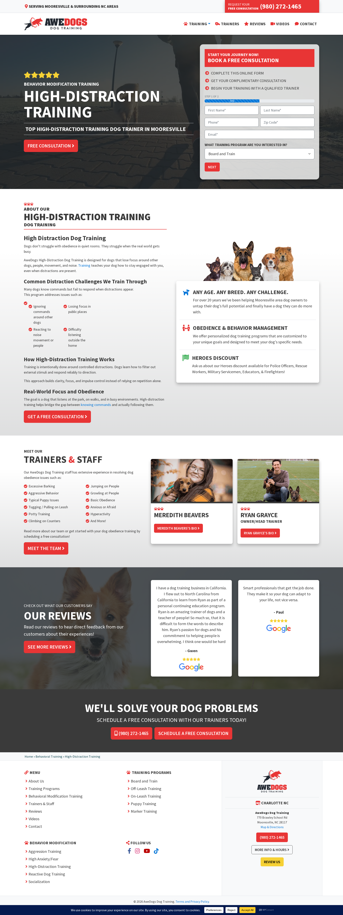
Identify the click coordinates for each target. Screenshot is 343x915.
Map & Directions (272, 827)
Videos (34, 818)
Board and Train (144, 780)
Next (212, 167)
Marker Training (144, 811)
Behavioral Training (49, 756)
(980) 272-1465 (133, 733)
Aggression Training (45, 851)
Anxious (96, 507)
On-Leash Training (146, 796)
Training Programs (44, 788)
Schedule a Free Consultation (193, 733)
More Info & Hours (271, 849)
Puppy (44, 500)
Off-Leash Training (146, 788)
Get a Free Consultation (56, 416)
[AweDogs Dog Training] (272, 781)
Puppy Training (143, 803)
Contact (35, 826)
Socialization (39, 881)
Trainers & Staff (41, 803)
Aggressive (37, 493)
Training (84, 265)
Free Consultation (50, 146)
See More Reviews (48, 647)
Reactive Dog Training (47, 873)
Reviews (35, 811)
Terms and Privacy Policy (192, 901)
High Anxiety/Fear (43, 858)
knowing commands (96, 404)
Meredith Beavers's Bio (177, 528)
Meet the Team (45, 548)
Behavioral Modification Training (56, 796)
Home (29, 756)
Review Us (272, 862)
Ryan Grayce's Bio (259, 533)
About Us (36, 780)
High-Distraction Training (50, 866)
